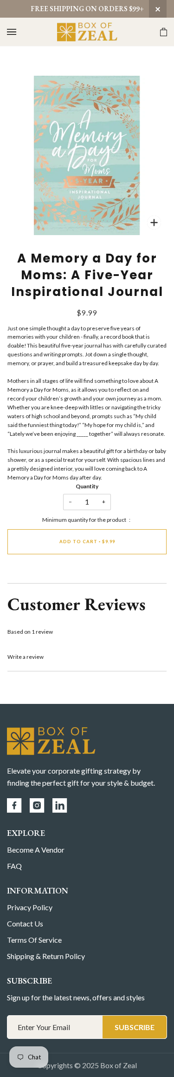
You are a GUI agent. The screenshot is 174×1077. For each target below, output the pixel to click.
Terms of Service (34, 939)
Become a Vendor (35, 849)
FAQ (14, 865)
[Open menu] (21, 32)
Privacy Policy (29, 907)
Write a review (25, 656)
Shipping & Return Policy (46, 956)
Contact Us (25, 923)
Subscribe (135, 1027)
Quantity (87, 486)
